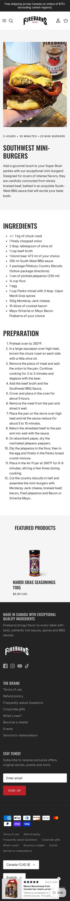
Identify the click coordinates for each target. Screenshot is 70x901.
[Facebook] (5, 666)
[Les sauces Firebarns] (35, 20)
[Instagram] (12, 666)
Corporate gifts (14, 709)
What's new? (12, 716)
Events (8, 729)
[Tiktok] (27, 666)
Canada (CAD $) (18, 865)
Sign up (14, 790)
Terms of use (12, 689)
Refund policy (13, 696)
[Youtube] (20, 666)
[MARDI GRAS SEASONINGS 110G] (34, 556)
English (11, 877)
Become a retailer (15, 722)
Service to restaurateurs (20, 735)
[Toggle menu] (4, 20)
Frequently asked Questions (23, 703)
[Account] (57, 20)
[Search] (13, 20)
